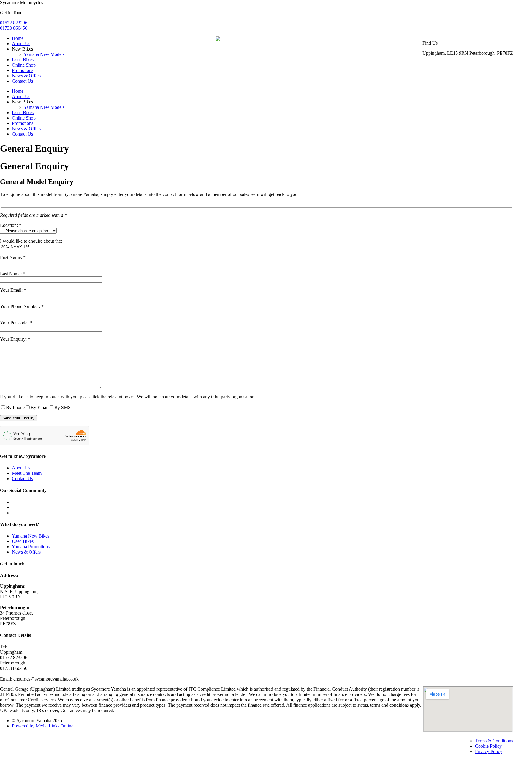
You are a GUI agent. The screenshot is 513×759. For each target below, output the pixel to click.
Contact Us (22, 81)
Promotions (22, 70)
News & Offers (26, 75)
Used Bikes (23, 59)
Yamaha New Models (44, 54)
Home (17, 38)
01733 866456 (13, 28)
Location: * (10, 225)
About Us (21, 43)
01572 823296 (13, 22)
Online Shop (24, 64)
